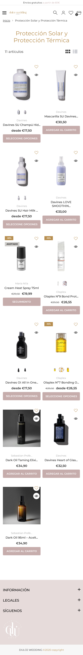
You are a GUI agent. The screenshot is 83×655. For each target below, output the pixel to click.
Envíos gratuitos (41, 2)
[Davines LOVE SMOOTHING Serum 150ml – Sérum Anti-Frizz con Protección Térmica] (61, 170)
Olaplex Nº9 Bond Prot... (61, 296)
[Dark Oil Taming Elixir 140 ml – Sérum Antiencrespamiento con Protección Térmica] (22, 428)
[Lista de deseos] (71, 12)
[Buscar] (55, 12)
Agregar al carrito (61, 129)
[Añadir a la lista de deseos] (36, 66)
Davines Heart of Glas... (61, 460)
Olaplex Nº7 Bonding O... (61, 382)
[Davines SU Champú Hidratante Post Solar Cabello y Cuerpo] (22, 84)
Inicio (6, 20)
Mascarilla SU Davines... (61, 116)
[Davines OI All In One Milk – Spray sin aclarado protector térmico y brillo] (22, 342)
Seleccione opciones (21, 138)
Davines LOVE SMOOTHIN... (61, 204)
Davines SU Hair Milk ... (21, 210)
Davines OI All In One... (21, 382)
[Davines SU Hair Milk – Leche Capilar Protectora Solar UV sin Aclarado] (22, 170)
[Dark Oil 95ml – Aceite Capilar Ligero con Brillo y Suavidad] (22, 506)
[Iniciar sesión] (63, 12)
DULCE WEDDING (30, 649)
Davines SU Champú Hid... (21, 125)
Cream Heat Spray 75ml (21, 288)
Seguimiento (21, 301)
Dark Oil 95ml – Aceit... (22, 537)
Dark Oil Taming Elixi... (22, 460)
